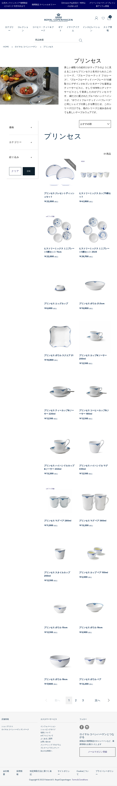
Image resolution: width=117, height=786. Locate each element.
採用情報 (19, 773)
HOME (6, 47)
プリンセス (48, 47)
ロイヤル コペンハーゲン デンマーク (15, 730)
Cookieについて (83, 773)
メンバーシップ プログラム (51, 745)
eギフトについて (47, 736)
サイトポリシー (64, 773)
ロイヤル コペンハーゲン (26, 47)
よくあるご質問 (46, 739)
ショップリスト (7, 726)
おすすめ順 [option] (86, 124)
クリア (15, 171)
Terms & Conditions (80, 780)
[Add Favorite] (103, 18)
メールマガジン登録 (97, 752)
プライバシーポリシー (104, 773)
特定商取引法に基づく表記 (41, 773)
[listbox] (95, 124)
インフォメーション (48, 726)
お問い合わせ (46, 742)
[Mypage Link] (96, 18)
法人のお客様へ (46, 751)
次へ (97, 700)
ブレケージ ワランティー (50, 748)
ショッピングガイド (48, 730)
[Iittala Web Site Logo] (58, 20)
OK (29, 171)
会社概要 (6, 773)
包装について (46, 733)
